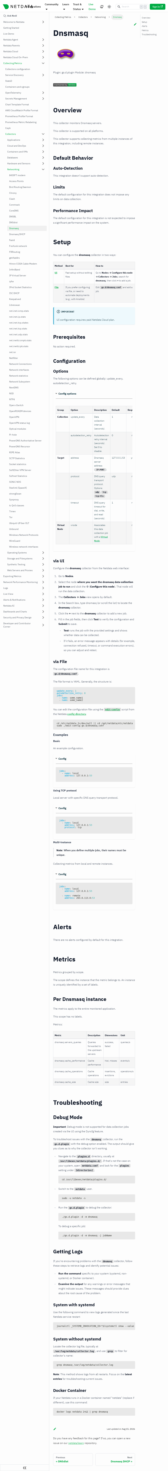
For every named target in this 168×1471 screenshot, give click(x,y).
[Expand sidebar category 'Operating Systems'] (43, 552)
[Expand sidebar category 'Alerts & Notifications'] (43, 599)
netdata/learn (76, 1443)
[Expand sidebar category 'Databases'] (43, 157)
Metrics (145, 30)
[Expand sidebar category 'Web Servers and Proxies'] (43, 570)
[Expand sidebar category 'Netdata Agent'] (43, 39)
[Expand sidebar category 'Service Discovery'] (43, 75)
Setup (144, 22)
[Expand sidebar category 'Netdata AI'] (43, 605)
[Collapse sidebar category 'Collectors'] (43, 134)
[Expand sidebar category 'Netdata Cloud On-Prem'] (43, 57)
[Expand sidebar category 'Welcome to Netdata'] (43, 22)
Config (62, 758)
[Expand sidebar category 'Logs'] (43, 588)
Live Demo (92, 7)
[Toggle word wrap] (125, 723)
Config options (67, 393)
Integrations (33, 6)
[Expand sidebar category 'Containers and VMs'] (43, 151)
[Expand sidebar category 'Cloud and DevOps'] (43, 145)
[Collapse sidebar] (24, 1467)
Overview (146, 17)
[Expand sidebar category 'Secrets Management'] (43, 98)
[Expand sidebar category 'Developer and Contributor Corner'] (43, 625)
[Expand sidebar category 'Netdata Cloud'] (43, 51)
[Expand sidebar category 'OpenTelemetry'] (43, 92)
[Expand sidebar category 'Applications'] (43, 139)
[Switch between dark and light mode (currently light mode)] (109, 6)
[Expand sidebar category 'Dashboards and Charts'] (43, 611)
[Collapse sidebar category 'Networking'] (43, 169)
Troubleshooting (149, 34)
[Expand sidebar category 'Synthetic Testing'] (43, 564)
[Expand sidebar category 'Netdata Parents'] (43, 45)
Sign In (156, 6)
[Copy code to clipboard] (131, 691)
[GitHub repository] (102, 6)
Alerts (144, 26)
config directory (76, 714)
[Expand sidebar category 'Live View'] (43, 594)
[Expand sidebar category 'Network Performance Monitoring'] (43, 582)
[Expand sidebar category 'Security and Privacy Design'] (43, 617)
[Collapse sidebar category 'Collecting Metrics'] (43, 63)
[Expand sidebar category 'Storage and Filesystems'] (43, 558)
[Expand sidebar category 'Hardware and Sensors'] (43, 163)
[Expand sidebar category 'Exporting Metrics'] (43, 576)
